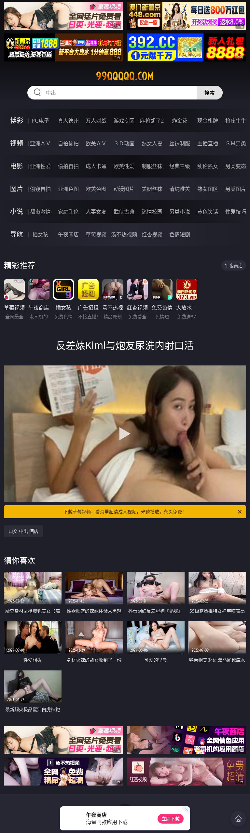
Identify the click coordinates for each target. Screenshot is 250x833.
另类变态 (235, 166)
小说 (16, 211)
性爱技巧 (235, 211)
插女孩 (40, 234)
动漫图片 (124, 188)
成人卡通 (96, 166)
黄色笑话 (207, 211)
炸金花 (180, 120)
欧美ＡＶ (96, 143)
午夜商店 (68, 234)
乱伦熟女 (207, 166)
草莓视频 (96, 234)
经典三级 (179, 166)
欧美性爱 (124, 166)
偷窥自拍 (40, 188)
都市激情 (40, 211)
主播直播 (207, 143)
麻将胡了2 (152, 120)
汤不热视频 (124, 234)
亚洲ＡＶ (40, 143)
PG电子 (40, 120)
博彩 (16, 120)
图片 (16, 188)
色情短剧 (179, 234)
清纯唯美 (179, 188)
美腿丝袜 (152, 188)
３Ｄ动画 (124, 143)
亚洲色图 (68, 188)
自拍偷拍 (68, 143)
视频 (16, 143)
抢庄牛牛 (235, 120)
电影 (16, 166)
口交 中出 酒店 (23, 531)
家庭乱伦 (68, 211)
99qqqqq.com (125, 76)
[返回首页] (238, 818)
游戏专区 (124, 120)
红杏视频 (152, 234)
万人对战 (96, 120)
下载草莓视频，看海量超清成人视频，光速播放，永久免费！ (125, 512)
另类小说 (179, 211)
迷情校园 (152, 211)
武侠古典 (124, 211)
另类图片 (235, 188)
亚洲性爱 (40, 166)
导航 (16, 234)
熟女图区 (207, 188)
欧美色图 (96, 188)
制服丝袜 (152, 166)
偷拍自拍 (68, 166)
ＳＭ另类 (235, 143)
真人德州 (68, 120)
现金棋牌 (207, 120)
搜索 (209, 92)
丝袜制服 (179, 143)
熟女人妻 (152, 143)
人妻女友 (96, 211)
